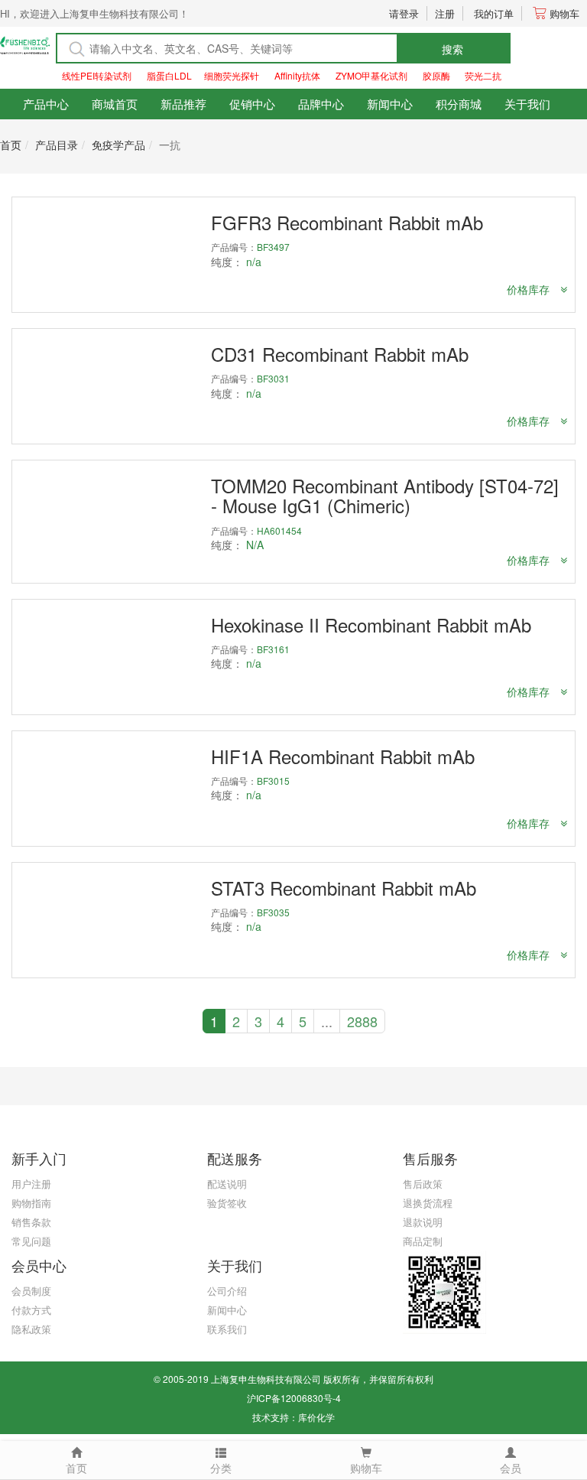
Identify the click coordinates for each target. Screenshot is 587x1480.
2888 (362, 1021)
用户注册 (31, 1183)
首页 (10, 144)
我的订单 (494, 13)
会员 (510, 1467)
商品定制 (423, 1241)
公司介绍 (227, 1290)
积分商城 (459, 104)
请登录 (404, 13)
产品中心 (46, 104)
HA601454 (279, 530)
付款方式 (31, 1310)
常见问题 (31, 1241)
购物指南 (31, 1202)
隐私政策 (31, 1329)
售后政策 (423, 1183)
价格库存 (530, 289)
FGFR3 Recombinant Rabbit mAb (347, 222)
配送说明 (227, 1183)
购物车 (564, 13)
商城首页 (115, 104)
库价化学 (316, 1416)
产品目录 (56, 144)
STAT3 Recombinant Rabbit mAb (343, 887)
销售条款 (31, 1222)
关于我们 (527, 104)
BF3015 (273, 780)
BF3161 (273, 648)
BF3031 (273, 378)
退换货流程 (427, 1202)
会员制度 (31, 1290)
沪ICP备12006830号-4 (294, 1397)
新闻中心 (390, 104)
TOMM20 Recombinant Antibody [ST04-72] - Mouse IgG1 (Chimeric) (385, 495)
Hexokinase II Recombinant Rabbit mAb (371, 624)
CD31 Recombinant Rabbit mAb (340, 353)
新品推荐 (183, 104)
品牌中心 (321, 104)
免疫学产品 (118, 144)
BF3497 (273, 246)
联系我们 (227, 1329)
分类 (221, 1467)
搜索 (452, 49)
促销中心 (252, 104)
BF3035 (273, 912)
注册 (445, 13)
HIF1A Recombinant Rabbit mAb (343, 756)
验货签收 (227, 1202)
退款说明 (423, 1222)
